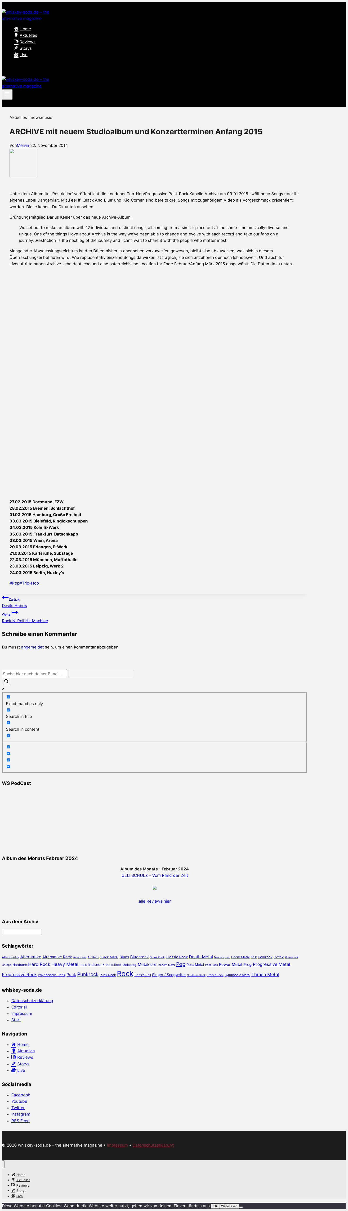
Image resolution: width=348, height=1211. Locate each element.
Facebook (20, 1095)
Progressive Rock (19, 974)
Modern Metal (166, 965)
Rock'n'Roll (142, 975)
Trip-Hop (29, 583)
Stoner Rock (215, 975)
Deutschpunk (222, 957)
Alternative (30, 956)
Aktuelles (18, 117)
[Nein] (241, 1207)
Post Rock (211, 965)
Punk (71, 974)
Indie (83, 965)
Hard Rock (39, 964)
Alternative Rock (57, 956)
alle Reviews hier (155, 901)
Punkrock (87, 974)
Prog (247, 964)
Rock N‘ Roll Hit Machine (25, 617)
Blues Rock (157, 957)
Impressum (21, 1013)
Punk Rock (108, 975)
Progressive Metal (271, 964)
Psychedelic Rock (51, 975)
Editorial (19, 1007)
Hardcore (20, 965)
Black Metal (109, 957)
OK (215, 1206)
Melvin (23, 145)
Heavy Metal (64, 964)
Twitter (18, 1107)
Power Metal (230, 964)
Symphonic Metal (237, 975)
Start (16, 1019)
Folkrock (265, 957)
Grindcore (291, 957)
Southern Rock (196, 975)
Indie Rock (113, 965)
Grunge (6, 965)
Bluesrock (139, 956)
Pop (14, 583)
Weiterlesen (229, 1206)
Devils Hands (14, 602)
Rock (125, 973)
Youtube (19, 1101)
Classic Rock (177, 957)
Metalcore (147, 964)
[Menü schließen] (3, 1164)
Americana (79, 957)
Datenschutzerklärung (32, 1000)
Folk (254, 957)
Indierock (96, 964)
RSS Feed (20, 1120)
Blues (124, 957)
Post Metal (195, 965)
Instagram (20, 1114)
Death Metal (201, 956)
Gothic (279, 957)
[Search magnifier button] (6, 681)
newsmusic (41, 117)
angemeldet (32, 647)
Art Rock (93, 957)
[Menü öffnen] (7, 94)
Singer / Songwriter (169, 974)
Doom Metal (240, 957)
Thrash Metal (265, 974)
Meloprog (129, 965)
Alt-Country (10, 957)
